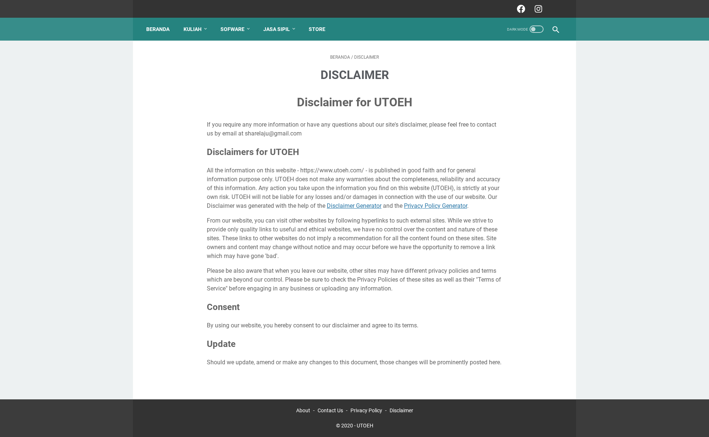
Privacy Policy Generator (435, 205)
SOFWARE (232, 29)
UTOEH (365, 426)
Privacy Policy (366, 410)
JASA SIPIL (276, 29)
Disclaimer (401, 410)
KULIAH (193, 29)
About (303, 410)
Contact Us (330, 410)
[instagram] (537, 9)
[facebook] (520, 9)
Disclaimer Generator (354, 205)
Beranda (157, 29)
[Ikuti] (555, 9)
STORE (317, 29)
